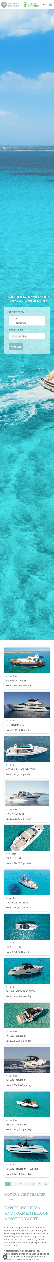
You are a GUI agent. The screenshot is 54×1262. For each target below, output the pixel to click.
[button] (5, 1257)
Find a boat (16, 346)
